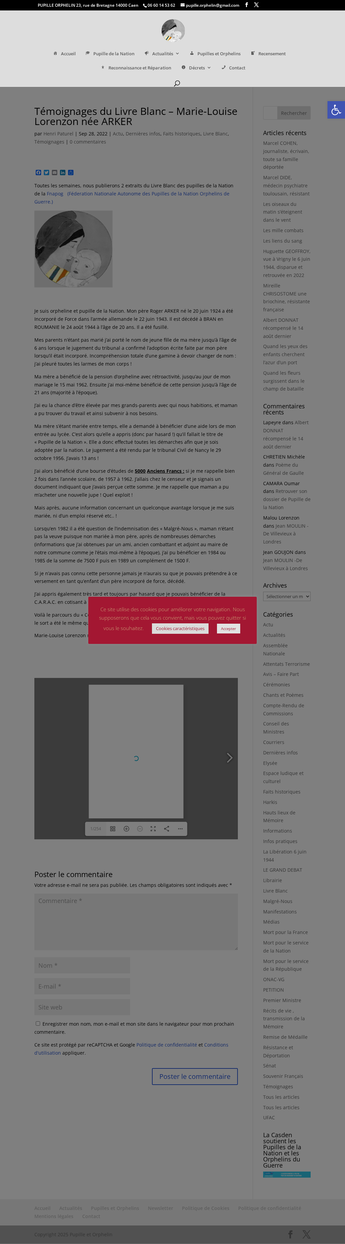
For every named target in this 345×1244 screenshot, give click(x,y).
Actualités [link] (162, 54)
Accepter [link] (228, 628)
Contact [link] (237, 68)
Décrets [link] (197, 68)
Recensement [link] (272, 54)
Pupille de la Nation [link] (113, 54)
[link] (336, 110)
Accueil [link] (68, 54)
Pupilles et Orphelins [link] (219, 54)
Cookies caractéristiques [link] (180, 628)
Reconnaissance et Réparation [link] (139, 68)
